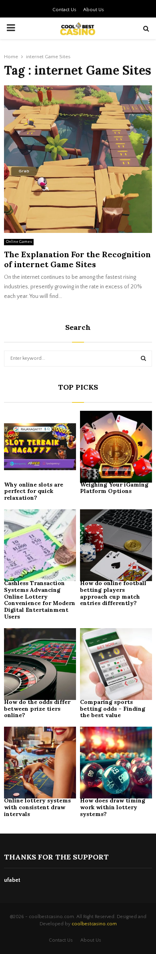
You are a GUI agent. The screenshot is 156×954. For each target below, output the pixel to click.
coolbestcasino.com (94, 923)
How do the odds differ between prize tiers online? (37, 708)
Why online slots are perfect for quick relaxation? (33, 491)
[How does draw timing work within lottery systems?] (116, 762)
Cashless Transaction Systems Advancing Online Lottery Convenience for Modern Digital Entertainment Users (39, 599)
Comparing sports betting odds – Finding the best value (112, 708)
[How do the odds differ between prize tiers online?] (40, 664)
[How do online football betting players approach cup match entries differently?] (116, 545)
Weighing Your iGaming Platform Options (114, 488)
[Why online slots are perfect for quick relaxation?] (40, 447)
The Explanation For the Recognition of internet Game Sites (77, 259)
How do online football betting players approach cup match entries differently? (113, 593)
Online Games (19, 242)
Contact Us (64, 9)
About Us (93, 9)
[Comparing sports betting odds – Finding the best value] (116, 664)
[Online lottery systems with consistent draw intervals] (40, 762)
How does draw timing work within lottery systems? (112, 807)
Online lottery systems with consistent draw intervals (37, 807)
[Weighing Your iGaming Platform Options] (116, 447)
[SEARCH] (143, 359)
